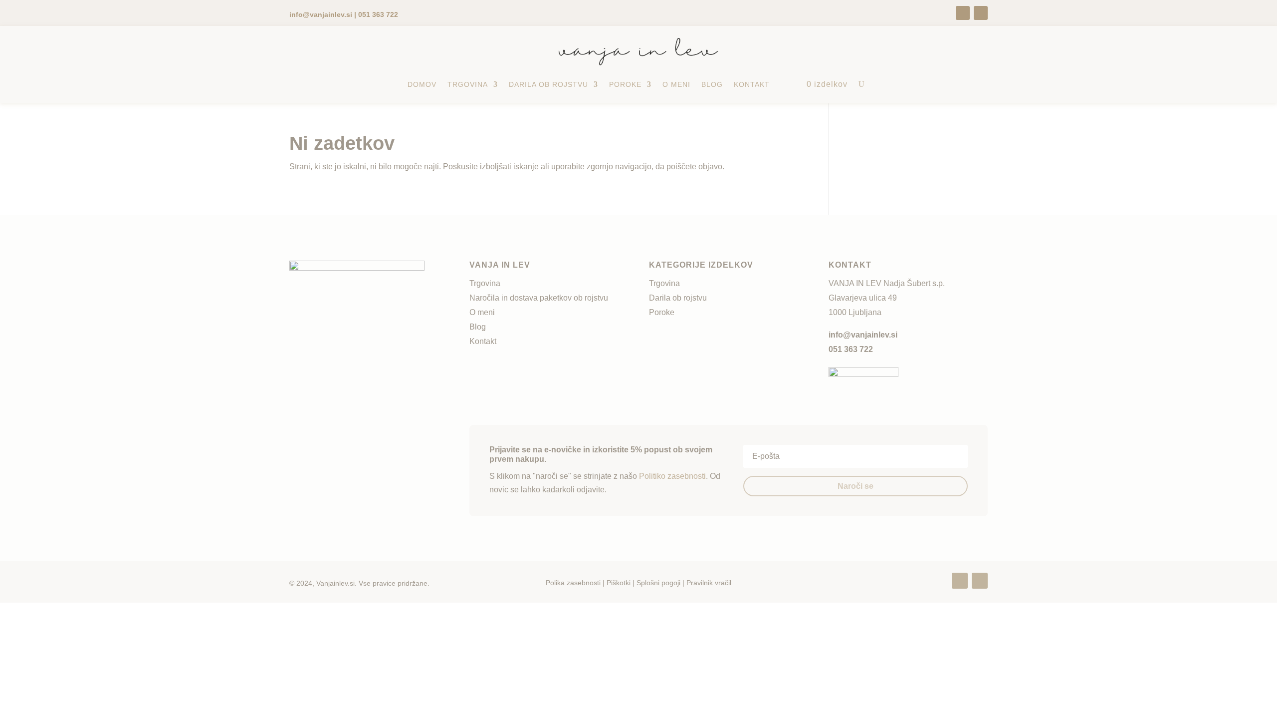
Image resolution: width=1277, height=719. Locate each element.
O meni (676, 84)
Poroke (661, 312)
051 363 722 (851, 349)
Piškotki (619, 583)
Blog (712, 84)
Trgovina (467, 84)
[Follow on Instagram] (981, 13)
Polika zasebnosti (573, 583)
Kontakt (752, 84)
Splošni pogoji (658, 583)
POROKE (625, 84)
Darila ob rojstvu (678, 298)
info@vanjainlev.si (863, 335)
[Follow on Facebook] (963, 13)
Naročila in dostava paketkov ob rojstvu (538, 298)
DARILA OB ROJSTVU (548, 84)
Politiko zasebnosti (672, 476)
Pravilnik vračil (708, 583)
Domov (422, 84)
